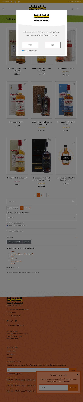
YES (30, 45)
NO (52, 45)
